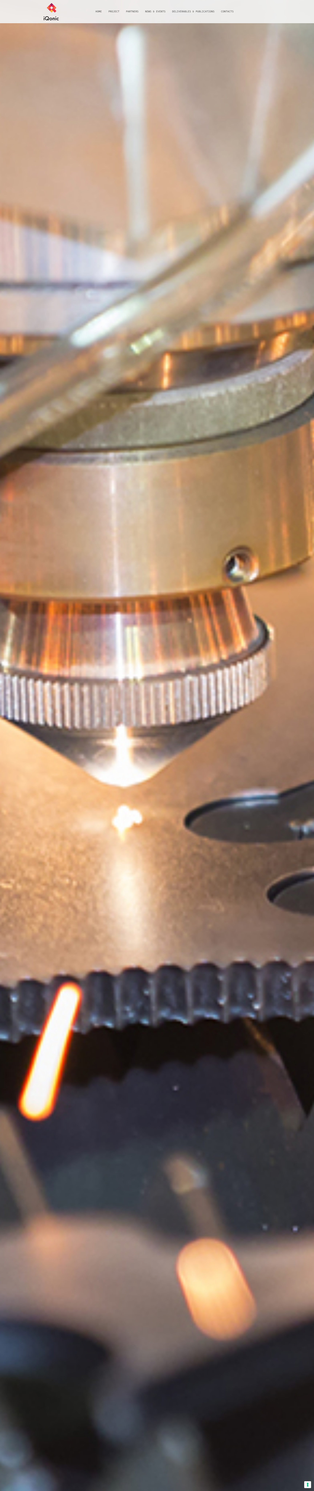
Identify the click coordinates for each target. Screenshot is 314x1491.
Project (113, 11)
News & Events (155, 11)
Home (99, 11)
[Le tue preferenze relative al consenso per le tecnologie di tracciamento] (307, 1484)
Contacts (227, 11)
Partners (132, 11)
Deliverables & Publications (193, 11)
